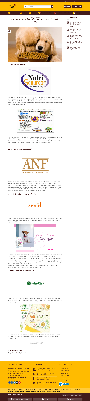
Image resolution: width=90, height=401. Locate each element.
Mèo (33, 12)
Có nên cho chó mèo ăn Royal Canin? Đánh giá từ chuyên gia (76, 37)
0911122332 (23, 377)
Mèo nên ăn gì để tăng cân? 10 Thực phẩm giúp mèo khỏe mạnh (75, 48)
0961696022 (11, 379)
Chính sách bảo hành (64, 380)
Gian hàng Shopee (65, 1)
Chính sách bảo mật (64, 370)
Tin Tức (72, 1)
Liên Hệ (76, 1)
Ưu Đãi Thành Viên (46, 12)
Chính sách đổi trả (63, 368)
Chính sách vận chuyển (64, 375)
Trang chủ (14, 12)
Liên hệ (78, 12)
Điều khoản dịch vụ (63, 373)
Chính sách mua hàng (63, 12)
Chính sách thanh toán (64, 378)
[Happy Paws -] (15, 6)
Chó (24, 12)
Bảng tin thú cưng (35, 17)
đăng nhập (15, 353)
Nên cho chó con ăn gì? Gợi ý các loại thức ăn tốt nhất (76, 42)
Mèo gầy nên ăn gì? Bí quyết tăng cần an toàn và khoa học (76, 31)
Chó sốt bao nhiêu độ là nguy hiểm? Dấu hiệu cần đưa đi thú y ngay (75, 24)
